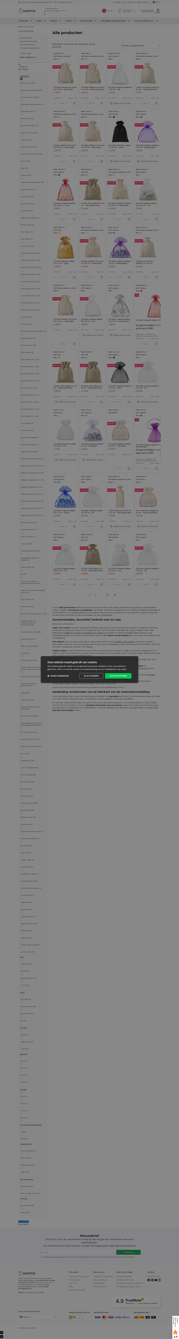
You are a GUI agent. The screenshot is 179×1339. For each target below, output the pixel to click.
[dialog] (89, 669)
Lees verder (121, 669)
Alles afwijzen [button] (91, 676)
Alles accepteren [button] (118, 676)
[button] (58, 675)
